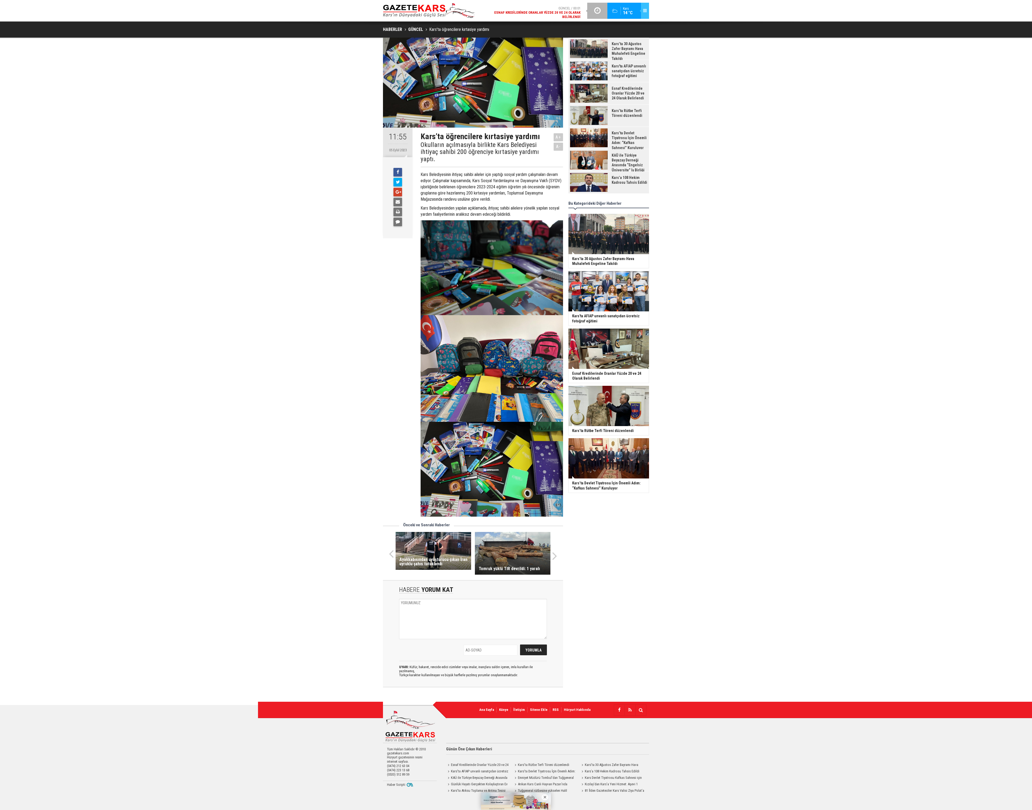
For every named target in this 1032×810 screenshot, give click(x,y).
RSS (556, 710)
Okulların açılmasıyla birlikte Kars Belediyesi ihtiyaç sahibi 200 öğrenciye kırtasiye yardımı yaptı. (480, 152)
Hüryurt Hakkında (577, 710)
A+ (558, 137)
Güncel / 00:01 (537, 12)
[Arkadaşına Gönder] (397, 202)
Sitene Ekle (538, 710)
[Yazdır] (397, 212)
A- (558, 146)
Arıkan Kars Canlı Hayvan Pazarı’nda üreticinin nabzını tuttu (540, 784)
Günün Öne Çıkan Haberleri (469, 749)
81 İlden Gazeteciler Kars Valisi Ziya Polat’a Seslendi (612, 791)
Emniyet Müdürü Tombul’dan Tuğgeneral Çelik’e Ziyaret (543, 778)
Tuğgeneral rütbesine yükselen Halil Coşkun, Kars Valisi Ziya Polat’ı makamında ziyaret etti (542, 791)
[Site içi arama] (640, 710)
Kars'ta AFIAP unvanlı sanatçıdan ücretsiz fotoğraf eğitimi (477, 772)
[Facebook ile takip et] (619, 710)
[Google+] (397, 192)
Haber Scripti (396, 785)
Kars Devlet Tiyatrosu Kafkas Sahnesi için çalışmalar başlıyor (611, 778)
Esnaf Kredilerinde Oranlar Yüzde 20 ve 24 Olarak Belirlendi (477, 765)
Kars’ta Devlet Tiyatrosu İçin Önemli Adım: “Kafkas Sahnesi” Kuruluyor (544, 772)
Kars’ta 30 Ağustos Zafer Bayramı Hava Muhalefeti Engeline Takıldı (609, 765)
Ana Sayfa (486, 710)
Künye (503, 710)
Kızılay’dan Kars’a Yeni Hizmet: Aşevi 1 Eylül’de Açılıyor (609, 784)
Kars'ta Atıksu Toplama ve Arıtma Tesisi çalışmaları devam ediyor (476, 791)
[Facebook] (397, 172)
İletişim (519, 710)
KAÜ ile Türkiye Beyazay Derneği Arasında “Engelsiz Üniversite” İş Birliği (476, 778)
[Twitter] (397, 182)
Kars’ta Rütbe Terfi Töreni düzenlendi (543, 765)
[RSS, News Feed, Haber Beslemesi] (630, 710)
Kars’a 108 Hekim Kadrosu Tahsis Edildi (612, 771)
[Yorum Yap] (397, 222)
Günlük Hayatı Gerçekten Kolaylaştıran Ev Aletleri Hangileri (477, 784)
